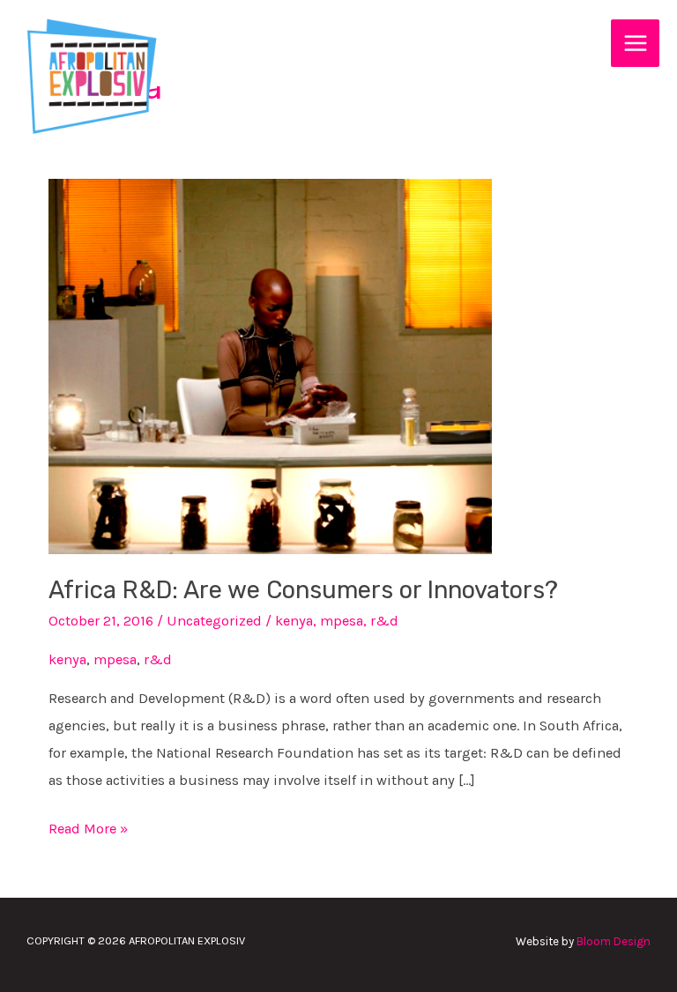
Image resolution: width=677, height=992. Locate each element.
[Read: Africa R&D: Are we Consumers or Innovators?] (270, 365)
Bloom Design (614, 941)
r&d (384, 620)
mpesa (341, 620)
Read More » (88, 826)
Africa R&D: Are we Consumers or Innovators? (303, 589)
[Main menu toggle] (635, 43)
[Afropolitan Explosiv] (89, 75)
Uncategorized (214, 620)
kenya (294, 620)
